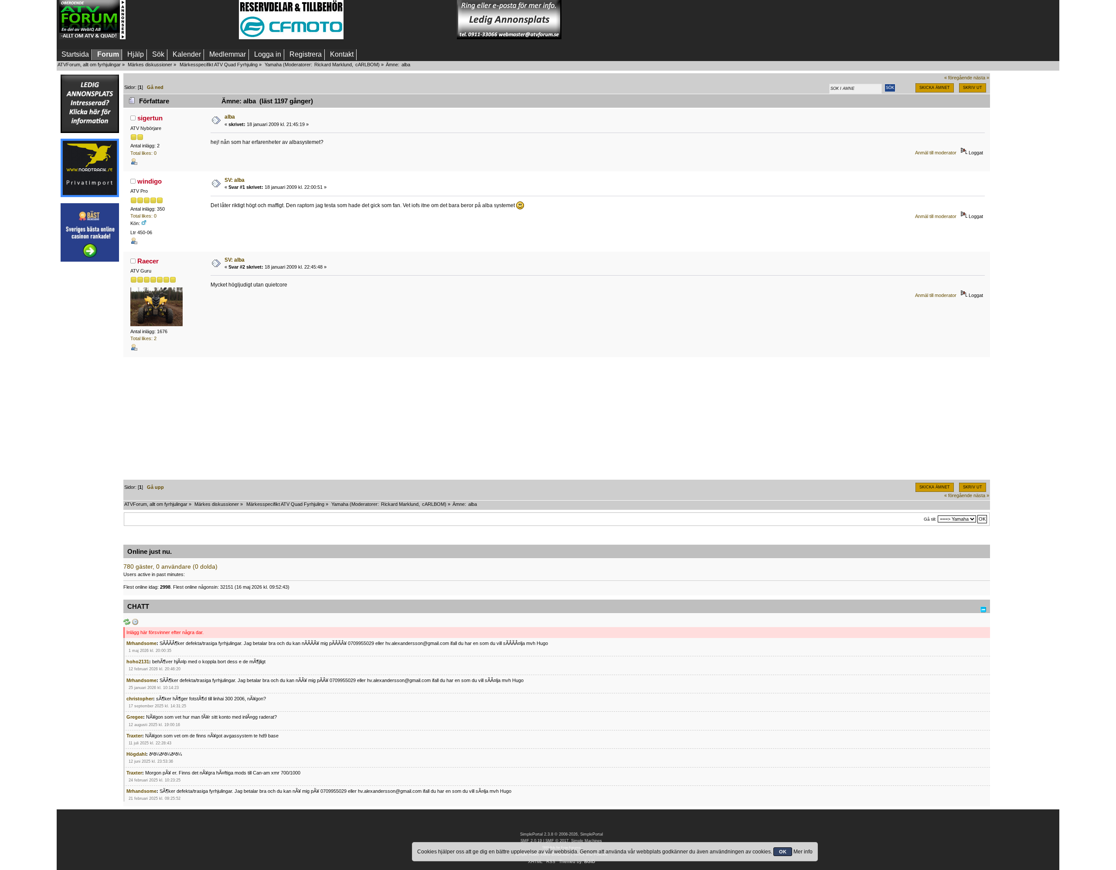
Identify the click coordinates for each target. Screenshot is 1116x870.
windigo (149, 181)
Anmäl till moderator (935, 152)
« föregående (958, 77)
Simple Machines (586, 841)
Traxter (134, 735)
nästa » (981, 77)
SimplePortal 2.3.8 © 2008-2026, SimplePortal (561, 834)
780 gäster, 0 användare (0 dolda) (170, 566)
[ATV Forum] (92, 37)
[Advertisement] (182, 19)
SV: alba (235, 180)
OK (782, 851)
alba (230, 117)
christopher (139, 698)
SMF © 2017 (556, 841)
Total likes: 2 (143, 338)
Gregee (134, 717)
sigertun (150, 118)
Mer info (803, 852)
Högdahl (136, 754)
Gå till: (930, 519)
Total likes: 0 (143, 153)
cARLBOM (366, 64)
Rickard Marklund (333, 64)
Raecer (148, 261)
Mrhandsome (141, 643)
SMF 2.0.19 (531, 841)
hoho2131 (137, 661)
